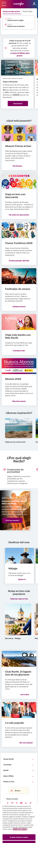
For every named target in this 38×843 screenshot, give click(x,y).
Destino (9, 24)
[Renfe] (18, 4)
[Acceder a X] (17, 803)
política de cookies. (20, 829)
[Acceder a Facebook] (7, 803)
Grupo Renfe (8, 759)
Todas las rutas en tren (19, 599)
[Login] (34, 3)
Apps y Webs (8, 776)
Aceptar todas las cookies (19, 837)
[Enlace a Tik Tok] (30, 803)
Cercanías (7, 765)
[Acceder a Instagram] (12, 803)
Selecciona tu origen (15, 20)
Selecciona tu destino (16, 26)
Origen (9, 18)
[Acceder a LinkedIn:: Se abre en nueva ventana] (26, 803)
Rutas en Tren (8, 781)
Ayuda (5, 770)
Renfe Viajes (27, 11)
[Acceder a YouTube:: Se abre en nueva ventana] (21, 803)
